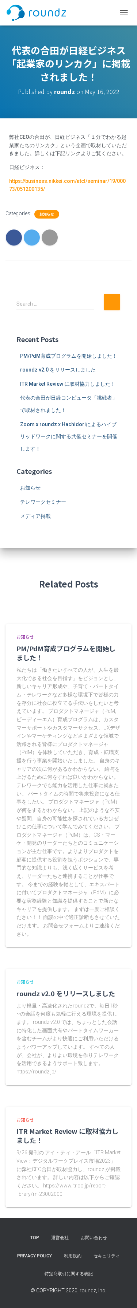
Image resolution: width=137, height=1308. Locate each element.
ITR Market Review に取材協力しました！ (67, 384)
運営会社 (60, 1237)
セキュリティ (107, 1255)
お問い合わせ (94, 1237)
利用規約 (72, 1255)
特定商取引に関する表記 (69, 1273)
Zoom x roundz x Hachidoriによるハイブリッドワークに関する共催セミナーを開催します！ (68, 436)
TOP (34, 1237)
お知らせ (46, 214)
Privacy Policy (34, 1255)
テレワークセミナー (43, 502)
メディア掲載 (35, 516)
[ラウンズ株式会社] (39, 13)
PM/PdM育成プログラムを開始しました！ (68, 356)
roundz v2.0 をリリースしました (58, 370)
